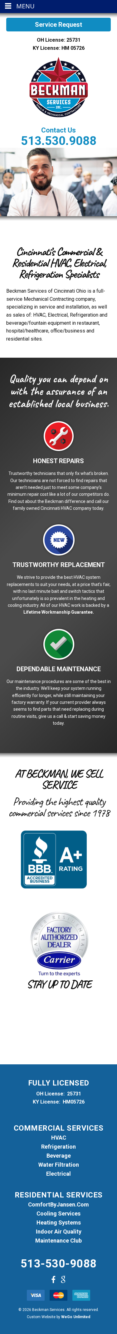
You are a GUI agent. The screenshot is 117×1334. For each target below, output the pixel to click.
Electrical (58, 1174)
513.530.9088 (58, 141)
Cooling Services (58, 1213)
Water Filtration (58, 1165)
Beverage (58, 1156)
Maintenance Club (58, 1240)
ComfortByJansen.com (58, 1204)
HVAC (58, 1138)
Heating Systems (59, 1222)
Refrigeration (58, 1147)
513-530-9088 (59, 1263)
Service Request (58, 24)
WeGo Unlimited (75, 1317)
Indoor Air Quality (58, 1231)
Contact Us (58, 130)
